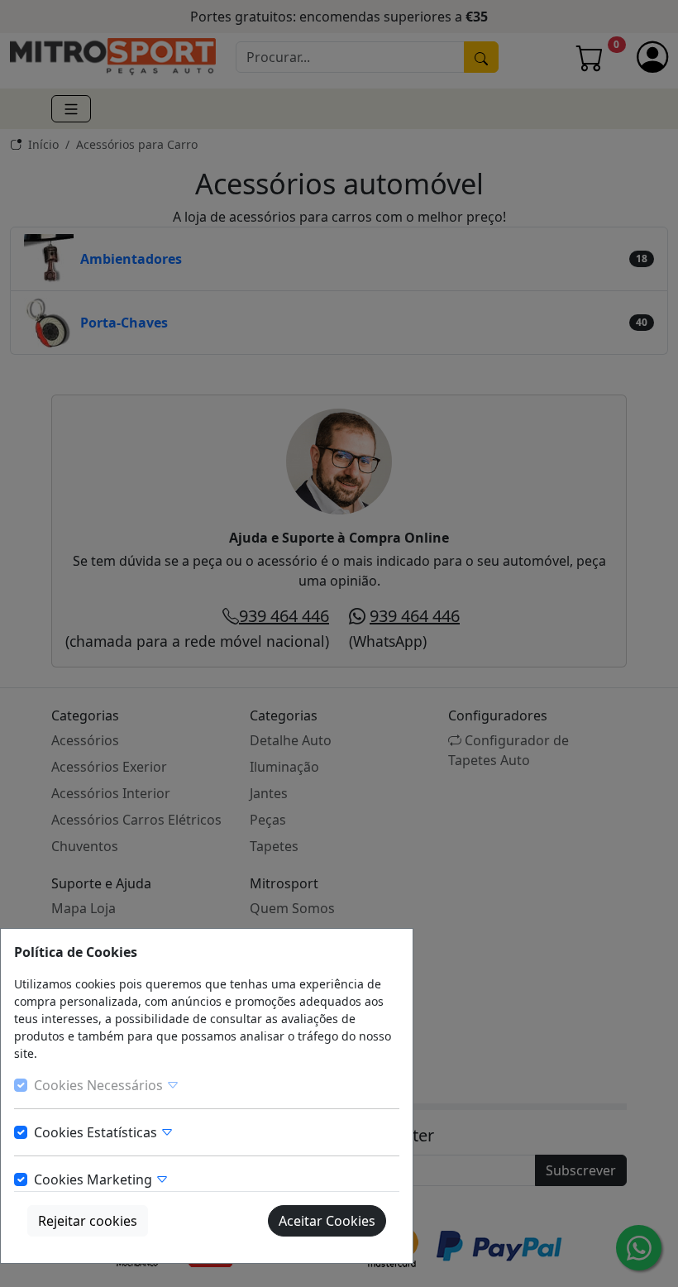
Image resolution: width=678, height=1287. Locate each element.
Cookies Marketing (94, 1179)
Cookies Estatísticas (97, 1132)
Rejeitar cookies (87, 1221)
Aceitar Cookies (327, 1221)
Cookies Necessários (100, 1085)
